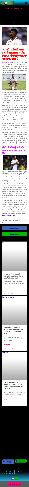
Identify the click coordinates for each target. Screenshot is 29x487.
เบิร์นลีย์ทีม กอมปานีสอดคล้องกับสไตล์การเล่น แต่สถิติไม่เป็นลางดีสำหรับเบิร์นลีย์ (13, 385)
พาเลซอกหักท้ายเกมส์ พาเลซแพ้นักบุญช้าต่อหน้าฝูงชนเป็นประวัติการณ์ (13, 276)
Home (3, 8)
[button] (26, 3)
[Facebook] (12, 478)
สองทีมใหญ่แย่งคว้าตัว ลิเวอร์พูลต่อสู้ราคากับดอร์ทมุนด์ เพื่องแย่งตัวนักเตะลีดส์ (13, 330)
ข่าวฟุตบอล (18, 472)
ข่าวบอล (5, 23)
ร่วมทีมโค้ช (15, 144)
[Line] (16, 478)
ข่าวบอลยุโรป (11, 23)
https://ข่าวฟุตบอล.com (8, 216)
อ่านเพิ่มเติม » (7, 289)
